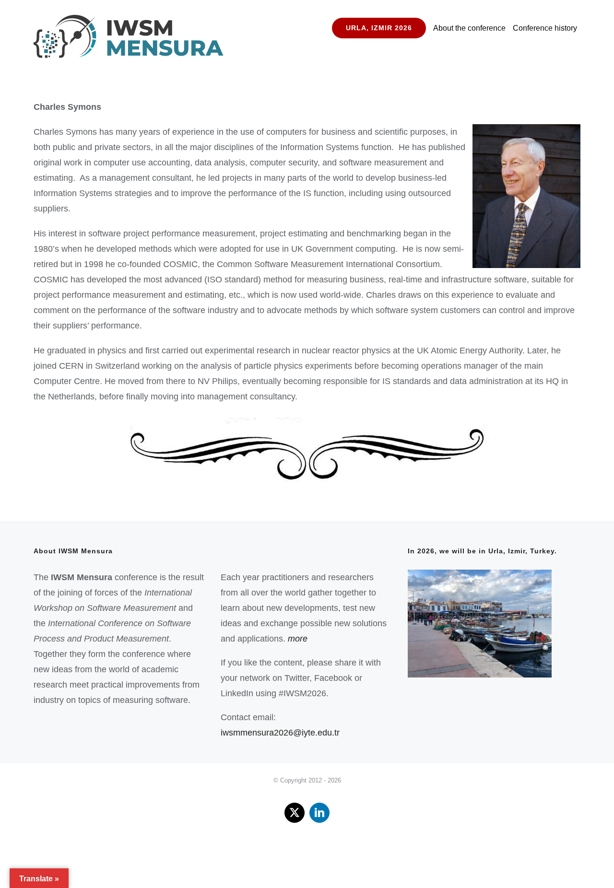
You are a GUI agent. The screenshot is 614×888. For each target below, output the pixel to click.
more (297, 638)
